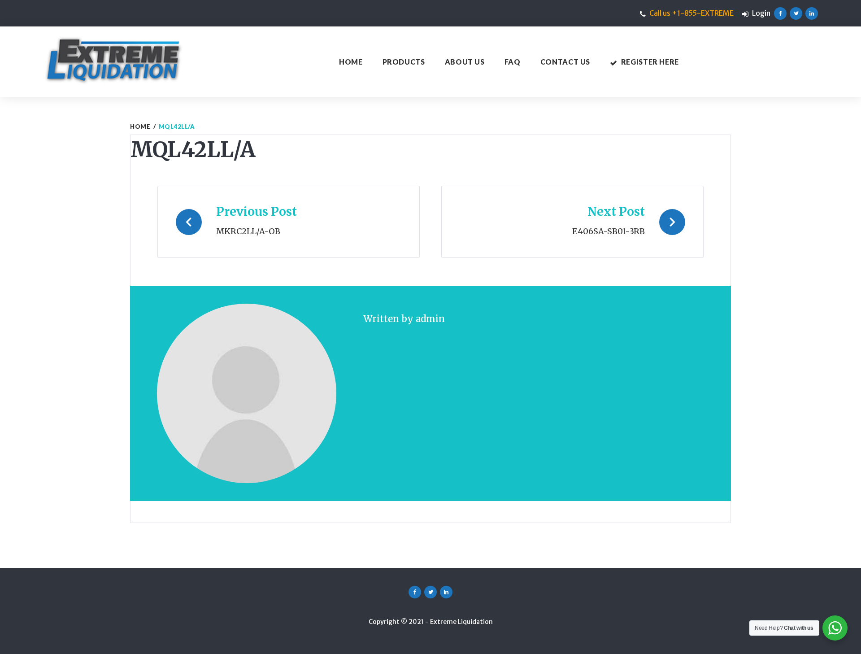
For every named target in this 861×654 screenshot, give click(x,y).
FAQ (512, 61)
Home (351, 61)
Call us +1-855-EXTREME (691, 13)
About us (465, 61)
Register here (650, 61)
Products (404, 61)
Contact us (565, 61)
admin (430, 318)
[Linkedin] (811, 13)
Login (761, 13)
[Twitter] (796, 13)
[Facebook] (780, 13)
